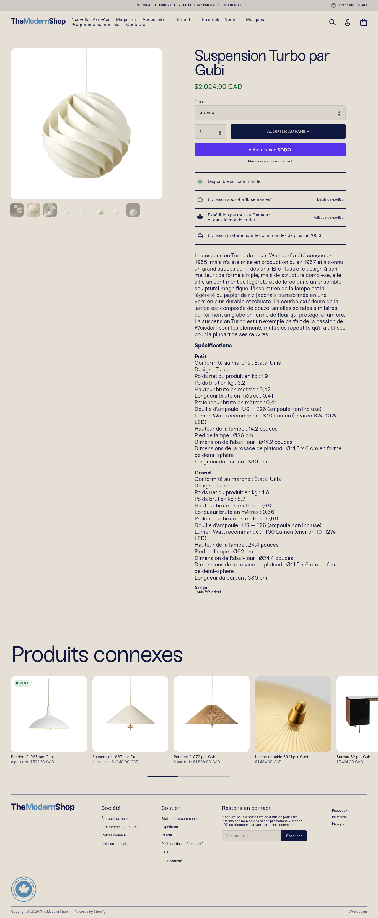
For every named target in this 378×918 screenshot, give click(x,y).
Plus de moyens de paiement (270, 161)
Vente (231, 19)
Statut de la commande (180, 818)
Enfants (185, 19)
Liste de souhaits (115, 844)
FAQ (165, 852)
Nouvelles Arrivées (90, 19)
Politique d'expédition (329, 217)
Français (346, 5)
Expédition (170, 827)
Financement (172, 860)
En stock (210, 19)
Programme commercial (96, 24)
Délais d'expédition (331, 199)
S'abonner (294, 836)
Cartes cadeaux (114, 835)
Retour (167, 835)
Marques (255, 19)
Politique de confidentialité (182, 844)
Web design (358, 912)
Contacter (136, 24)
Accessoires (156, 19)
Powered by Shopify (90, 912)
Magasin (125, 19)
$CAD (362, 5)
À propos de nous (115, 818)
